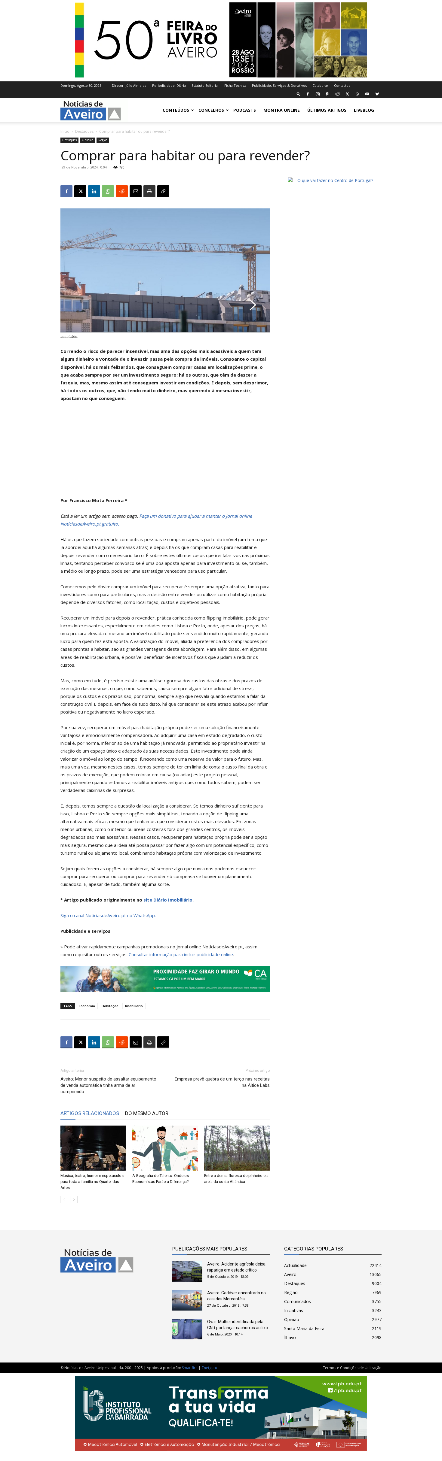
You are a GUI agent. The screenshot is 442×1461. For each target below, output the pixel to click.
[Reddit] (337, 94)
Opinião (87, 140)
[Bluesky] (377, 94)
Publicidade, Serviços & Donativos (279, 85)
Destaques (84, 131)
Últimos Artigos (326, 110)
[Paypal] (327, 94)
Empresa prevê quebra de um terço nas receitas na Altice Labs (222, 1082)
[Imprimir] (149, 191)
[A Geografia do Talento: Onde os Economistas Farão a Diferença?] (165, 1148)
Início (64, 131)
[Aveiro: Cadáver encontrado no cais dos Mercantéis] (187, 1300)
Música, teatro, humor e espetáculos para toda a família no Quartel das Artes (92, 1181)
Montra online (281, 110)
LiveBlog (364, 110)
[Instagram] (317, 94)
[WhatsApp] (357, 94)
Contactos (342, 85)
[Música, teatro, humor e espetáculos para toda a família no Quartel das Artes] (93, 1148)
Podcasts (244, 110)
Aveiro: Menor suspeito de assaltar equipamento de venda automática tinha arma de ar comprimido (108, 1085)
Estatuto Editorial (205, 85)
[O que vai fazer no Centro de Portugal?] (333, 180)
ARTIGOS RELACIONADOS (89, 1113)
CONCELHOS (211, 110)
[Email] (136, 191)
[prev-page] (64, 1199)
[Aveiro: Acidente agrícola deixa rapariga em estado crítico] (187, 1271)
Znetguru (209, 1367)
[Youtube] (367, 94)
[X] (347, 94)
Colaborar (320, 85)
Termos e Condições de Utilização (352, 1367)
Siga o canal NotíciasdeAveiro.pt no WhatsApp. (108, 915)
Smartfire (190, 1367)
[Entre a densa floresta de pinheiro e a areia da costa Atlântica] (237, 1148)
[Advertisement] (165, 452)
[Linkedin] (94, 191)
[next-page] (74, 1199)
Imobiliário (134, 1006)
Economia (87, 1006)
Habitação (110, 1006)
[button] (298, 94)
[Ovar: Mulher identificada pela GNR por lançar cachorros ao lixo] (187, 1329)
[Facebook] (307, 94)
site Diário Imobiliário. (168, 900)
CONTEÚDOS (176, 110)
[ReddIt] (122, 191)
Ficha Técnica (235, 85)
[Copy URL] (163, 191)
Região (102, 140)
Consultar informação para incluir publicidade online (181, 954)
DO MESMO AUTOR (146, 1113)
